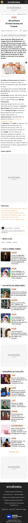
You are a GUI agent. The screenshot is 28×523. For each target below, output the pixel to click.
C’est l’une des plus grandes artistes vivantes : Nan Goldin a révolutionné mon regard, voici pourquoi (19, 335)
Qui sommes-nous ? (8, 494)
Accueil (2, 14)
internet (15, 242)
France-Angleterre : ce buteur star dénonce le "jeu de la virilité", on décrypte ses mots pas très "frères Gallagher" (19, 274)
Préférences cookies (21, 509)
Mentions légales (19, 494)
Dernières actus (8, 14)
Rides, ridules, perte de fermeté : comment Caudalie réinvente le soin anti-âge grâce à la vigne (19, 431)
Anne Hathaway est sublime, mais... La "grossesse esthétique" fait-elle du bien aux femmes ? (18, 417)
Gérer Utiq (12, 509)
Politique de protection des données (13, 500)
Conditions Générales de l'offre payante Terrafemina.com (14, 504)
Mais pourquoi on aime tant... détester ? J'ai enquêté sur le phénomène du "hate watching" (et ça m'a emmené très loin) (19, 306)
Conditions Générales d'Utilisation (13, 491)
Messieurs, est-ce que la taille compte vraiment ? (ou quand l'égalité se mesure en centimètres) (18, 393)
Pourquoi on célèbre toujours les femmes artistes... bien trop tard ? (18, 404)
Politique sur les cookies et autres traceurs (13, 497)
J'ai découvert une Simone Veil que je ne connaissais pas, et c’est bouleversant (19, 293)
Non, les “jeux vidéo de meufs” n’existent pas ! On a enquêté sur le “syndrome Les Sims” (19, 380)
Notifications (5, 509)
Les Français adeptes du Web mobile (12, 213)
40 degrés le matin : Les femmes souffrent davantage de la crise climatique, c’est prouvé (18, 443)
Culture (14, 14)
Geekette (9, 242)
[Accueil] (14, 2)
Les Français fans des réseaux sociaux (13, 219)
